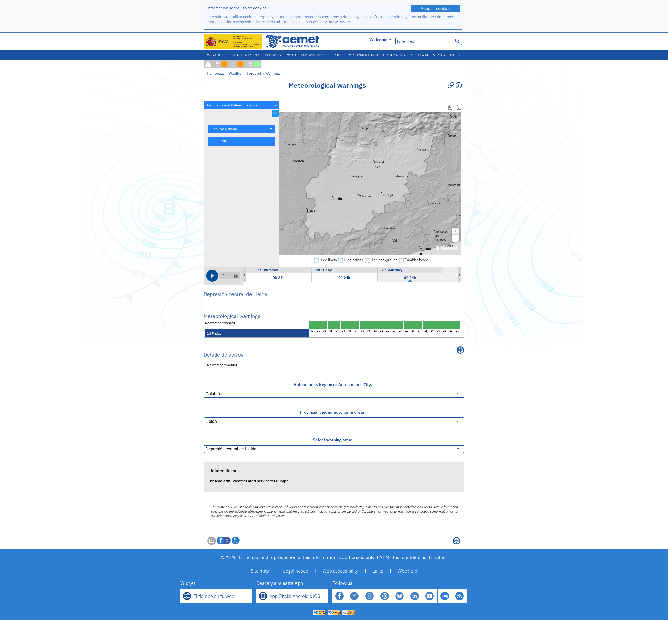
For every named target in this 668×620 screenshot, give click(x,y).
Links (378, 571)
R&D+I (290, 55)
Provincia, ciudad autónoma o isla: (333, 412)
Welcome (378, 39)
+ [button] (455, 231)
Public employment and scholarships (369, 55)
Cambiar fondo (416, 259)
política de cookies (337, 22)
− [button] (455, 238)
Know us (273, 55)
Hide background (384, 259)
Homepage (216, 73)
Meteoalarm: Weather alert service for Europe (249, 480)
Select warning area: (333, 439)
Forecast (254, 73)
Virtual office (447, 55)
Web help (407, 571)
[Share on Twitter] (236, 540)
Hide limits (328, 259)
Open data (419, 55)
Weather (215, 55)
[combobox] (241, 105)
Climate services (244, 55)
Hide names (353, 259)
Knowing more (315, 55)
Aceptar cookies (435, 8)
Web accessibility (340, 571)
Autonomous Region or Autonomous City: (333, 384)
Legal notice (295, 571)
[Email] (211, 543)
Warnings (273, 73)
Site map (260, 571)
